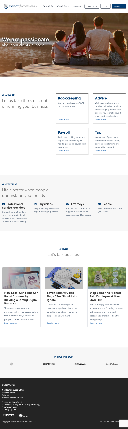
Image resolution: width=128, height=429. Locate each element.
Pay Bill (105, 6)
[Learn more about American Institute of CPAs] (24, 415)
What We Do (48, 6)
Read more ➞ (21, 323)
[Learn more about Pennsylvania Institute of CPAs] (9, 415)
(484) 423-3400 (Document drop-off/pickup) (22, 404)
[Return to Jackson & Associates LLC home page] (21, 6)
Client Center (92, 6)
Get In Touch (119, 6)
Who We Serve (63, 6)
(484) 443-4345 (10, 407)
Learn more (72, 119)
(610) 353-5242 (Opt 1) (13, 402)
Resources (76, 6)
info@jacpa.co (10, 409)
